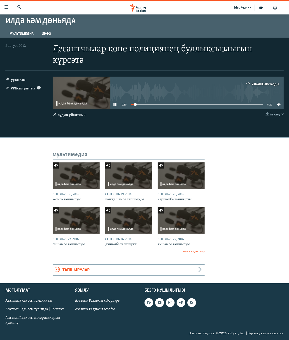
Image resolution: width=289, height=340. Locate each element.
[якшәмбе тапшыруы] (181, 220)
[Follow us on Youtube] (159, 302)
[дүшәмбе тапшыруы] (128, 220)
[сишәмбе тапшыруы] (76, 220)
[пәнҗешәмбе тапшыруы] (128, 175)
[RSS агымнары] (191, 302)
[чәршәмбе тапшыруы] (181, 175)
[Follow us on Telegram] (181, 302)
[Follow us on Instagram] (170, 302)
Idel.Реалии (243, 7)
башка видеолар (193, 251)
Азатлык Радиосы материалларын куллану (32, 320)
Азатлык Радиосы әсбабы (95, 309)
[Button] (16, 81)
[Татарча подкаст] (275, 8)
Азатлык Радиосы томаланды (28, 300)
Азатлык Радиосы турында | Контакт (34, 309)
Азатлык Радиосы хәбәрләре (97, 300)
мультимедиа (21, 34)
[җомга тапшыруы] (76, 175)
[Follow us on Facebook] (148, 302)
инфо (46, 34)
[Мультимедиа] (261, 8)
